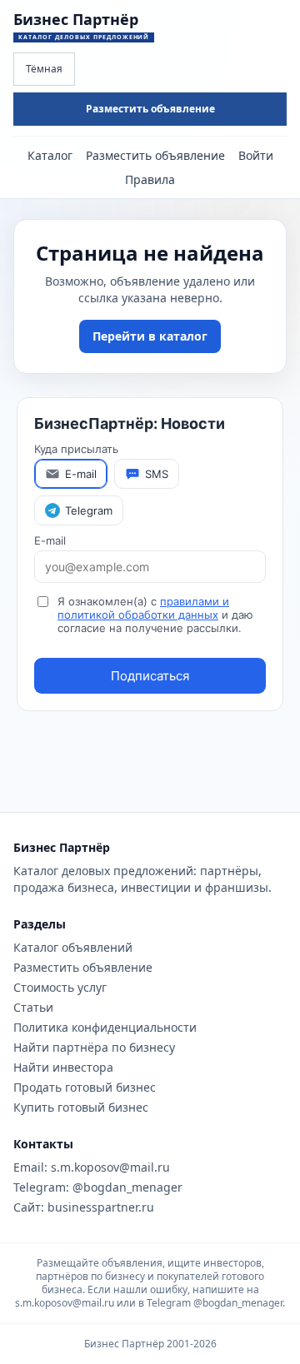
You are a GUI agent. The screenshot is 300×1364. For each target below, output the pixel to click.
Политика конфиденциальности (105, 1027)
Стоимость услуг (60, 987)
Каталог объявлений (72, 947)
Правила (150, 179)
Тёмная (44, 69)
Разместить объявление (150, 109)
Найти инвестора (63, 1067)
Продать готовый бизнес (84, 1087)
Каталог (50, 155)
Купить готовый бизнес (80, 1107)
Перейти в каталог (150, 336)
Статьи (33, 1007)
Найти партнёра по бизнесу (94, 1047)
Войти (255, 155)
